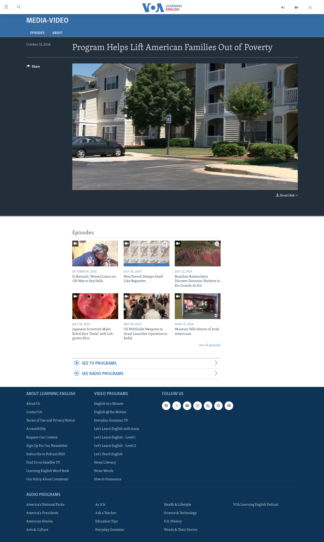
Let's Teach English (108, 454)
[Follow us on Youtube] (187, 405)
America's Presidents (42, 513)
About (57, 33)
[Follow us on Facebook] (166, 405)
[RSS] (208, 405)
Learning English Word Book (47, 471)
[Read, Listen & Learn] (310, 7)
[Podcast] (218, 405)
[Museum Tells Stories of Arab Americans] (198, 306)
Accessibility (36, 429)
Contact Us (34, 412)
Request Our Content (42, 437)
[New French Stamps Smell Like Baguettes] (146, 253)
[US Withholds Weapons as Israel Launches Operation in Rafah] (146, 306)
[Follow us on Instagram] (197, 405)
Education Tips (106, 521)
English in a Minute (108, 404)
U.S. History (173, 521)
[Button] (33, 67)
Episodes (37, 33)
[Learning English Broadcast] (283, 7)
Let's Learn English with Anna (116, 429)
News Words (103, 471)
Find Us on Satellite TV (43, 462)
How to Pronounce (107, 479)
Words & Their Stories (180, 530)
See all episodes (210, 345)
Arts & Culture (37, 530)
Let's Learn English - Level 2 (115, 445)
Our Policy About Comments (47, 479)
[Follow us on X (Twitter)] (176, 405)
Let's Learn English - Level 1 (115, 437)
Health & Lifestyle (177, 505)
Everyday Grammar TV (111, 420)
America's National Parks (45, 505)
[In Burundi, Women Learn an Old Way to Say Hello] (95, 253)
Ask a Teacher (105, 513)
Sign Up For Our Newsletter (47, 445)
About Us (33, 404)
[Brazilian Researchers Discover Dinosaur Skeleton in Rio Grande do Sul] (198, 253)
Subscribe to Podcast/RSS (45, 454)
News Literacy (105, 462)
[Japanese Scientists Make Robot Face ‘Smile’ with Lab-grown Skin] (95, 306)
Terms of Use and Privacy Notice (50, 420)
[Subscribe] (229, 405)
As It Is (100, 505)
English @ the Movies (110, 412)
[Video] (296, 7)
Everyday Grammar (109, 530)
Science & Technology (180, 513)
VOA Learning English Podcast (255, 505)
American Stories (39, 521)
